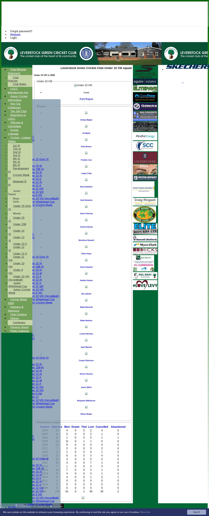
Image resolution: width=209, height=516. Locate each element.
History (14, 318)
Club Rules (19, 84)
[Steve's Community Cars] (145, 150)
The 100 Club (18, 111)
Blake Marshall (86, 307)
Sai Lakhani (86, 294)
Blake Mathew (86, 320)
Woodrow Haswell (86, 240)
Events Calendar (13, 132)
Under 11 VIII (35, 188)
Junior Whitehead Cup (40, 201)
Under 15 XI (34, 165)
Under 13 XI (34, 175)
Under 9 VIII (34, 195)
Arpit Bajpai (86, 99)
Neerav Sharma (86, 374)
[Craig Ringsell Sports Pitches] (145, 204)
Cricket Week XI (19, 176)
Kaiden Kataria (86, 280)
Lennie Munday (86, 334)
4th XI (16, 158)
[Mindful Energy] (145, 139)
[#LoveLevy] (145, 289)
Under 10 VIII (35, 192)
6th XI (16, 165)
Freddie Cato (86, 160)
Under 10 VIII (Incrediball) (43, 198)
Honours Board (19, 327)
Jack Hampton (86, 200)
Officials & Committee (15, 124)
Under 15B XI (35, 169)
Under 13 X (34, 178)
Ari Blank (86, 133)
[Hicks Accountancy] (145, 253)
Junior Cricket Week (39, 205)
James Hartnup (86, 213)
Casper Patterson (86, 360)
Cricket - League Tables (19, 139)
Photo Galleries (19, 331)
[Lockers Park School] (145, 162)
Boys (16, 198)
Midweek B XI (17, 183)
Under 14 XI (34, 172)
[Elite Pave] (145, 91)
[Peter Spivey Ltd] (145, 179)
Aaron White (86, 387)
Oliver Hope (86, 254)
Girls (16, 201)
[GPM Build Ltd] (145, 130)
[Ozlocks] (145, 109)
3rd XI (16, 155)
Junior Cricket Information (17, 98)
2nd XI (17, 152)
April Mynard (86, 347)
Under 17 (33, 397)
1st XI (16, 145)
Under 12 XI (34, 182)
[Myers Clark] (145, 246)
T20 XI (17, 148)
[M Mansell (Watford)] (145, 240)
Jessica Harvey (86, 227)
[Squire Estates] (145, 83)
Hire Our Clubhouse (14, 105)
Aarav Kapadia (86, 267)
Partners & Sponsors (15, 308)
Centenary (19, 322)
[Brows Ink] (145, 173)
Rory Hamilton (86, 187)
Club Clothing (18, 314)
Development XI (18, 170)
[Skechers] (145, 77)
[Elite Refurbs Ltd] (145, 233)
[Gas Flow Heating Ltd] (145, 101)
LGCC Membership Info (18, 90)
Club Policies (13, 79)
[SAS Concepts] (145, 120)
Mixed (16, 213)
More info (145, 512)
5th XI (16, 162)
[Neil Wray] (145, 278)
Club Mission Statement (17, 71)
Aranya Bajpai (86, 120)
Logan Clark (86, 173)
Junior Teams (14, 192)
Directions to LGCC (17, 117)
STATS (12, 507)
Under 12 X (34, 185)
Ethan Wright (86, 414)
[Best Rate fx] (143, 270)
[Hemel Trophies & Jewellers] (143, 196)
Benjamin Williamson (86, 401)
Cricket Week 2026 (17, 301)
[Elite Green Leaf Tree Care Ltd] (144, 221)
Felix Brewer (86, 147)
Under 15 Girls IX (38, 159)
